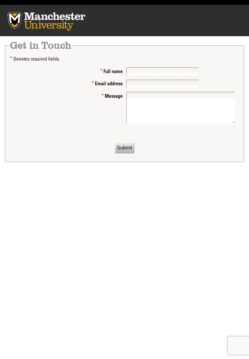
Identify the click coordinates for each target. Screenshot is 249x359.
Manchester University (22, 20)
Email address (108, 83)
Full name (112, 71)
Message (113, 96)
